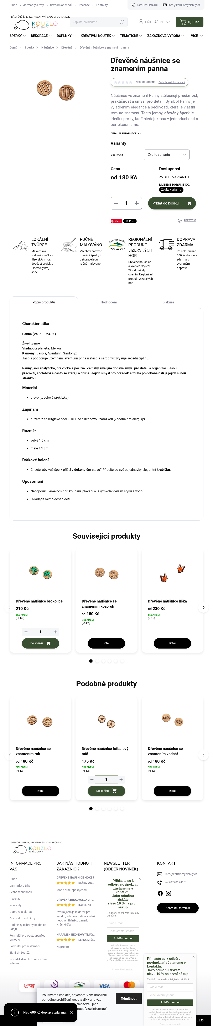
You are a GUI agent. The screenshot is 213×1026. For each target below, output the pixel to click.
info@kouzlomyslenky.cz (181, 874)
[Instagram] (168, 893)
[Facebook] (160, 893)
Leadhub (128, 969)
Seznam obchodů (61, 5)
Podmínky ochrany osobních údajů (28, 927)
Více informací (95, 1009)
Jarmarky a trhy (33, 5)
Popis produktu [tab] (43, 302)
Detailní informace (123, 133)
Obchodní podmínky (22, 918)
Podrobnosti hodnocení (172, 82)
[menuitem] (18, 36)
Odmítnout (128, 998)
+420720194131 (176, 882)
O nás (13, 5)
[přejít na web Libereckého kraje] (29, 986)
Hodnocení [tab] (109, 302)
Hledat (122, 22)
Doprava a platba (21, 911)
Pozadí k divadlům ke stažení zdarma (28, 961)
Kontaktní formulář (178, 908)
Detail (106, 643)
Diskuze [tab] (168, 302)
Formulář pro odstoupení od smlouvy (28, 937)
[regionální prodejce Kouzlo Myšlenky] (79, 986)
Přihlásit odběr (123, 938)
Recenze (84, 5)
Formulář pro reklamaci (25, 946)
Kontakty (102, 5)
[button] (91, 661)
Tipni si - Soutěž (20, 952)
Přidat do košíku (165, 203)
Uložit (118, 221)
